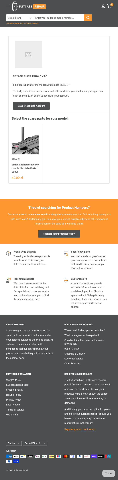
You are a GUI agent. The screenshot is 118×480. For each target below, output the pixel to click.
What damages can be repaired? (81, 335)
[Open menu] (7, 6)
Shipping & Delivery (74, 353)
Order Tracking (72, 363)
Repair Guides (71, 348)
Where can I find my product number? (84, 330)
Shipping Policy (14, 389)
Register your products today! (59, 233)
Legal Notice (13, 404)
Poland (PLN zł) (32, 443)
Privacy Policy (13, 399)
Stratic (16, 159)
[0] (109, 6)
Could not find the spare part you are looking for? (84, 342)
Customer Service (73, 358)
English (11, 443)
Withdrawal (12, 414)
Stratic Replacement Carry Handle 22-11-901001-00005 (25, 168)
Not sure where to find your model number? (22, 23)
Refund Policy (13, 394)
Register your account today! (79, 429)
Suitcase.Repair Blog (17, 384)
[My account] (103, 6)
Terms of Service (15, 409)
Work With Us (13, 379)
